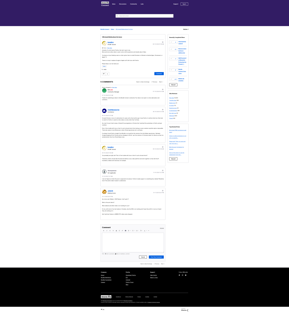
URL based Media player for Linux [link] (124, 29)
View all (173, 84)
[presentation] (103, 230)
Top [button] (103, 309)
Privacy (139, 296)
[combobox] (144, 16)
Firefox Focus (129, 282)
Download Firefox (131, 275)
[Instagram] (182, 275)
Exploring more (173, 108)
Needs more (172, 103)
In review (171, 105)
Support (175, 4)
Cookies (147, 296)
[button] (104, 73)
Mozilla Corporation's (108, 300)
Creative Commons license (154, 302)
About (102, 275)
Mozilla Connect (105, 4)
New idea (109, 48)
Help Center (153, 275)
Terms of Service (129, 296)
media (105, 69)
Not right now (172, 113)
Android (128, 280)
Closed (171, 118)
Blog (127, 284)
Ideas (113, 4)
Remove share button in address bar (182, 50)
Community (133, 4)
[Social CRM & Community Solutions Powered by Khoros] (184, 309)
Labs (142, 4)
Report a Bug (154, 277)
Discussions (122, 4)
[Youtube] (185, 275)
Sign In (184, 4)
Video (104, 66)
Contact (155, 296)
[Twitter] (179, 275)
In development (173, 110)
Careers (103, 282)
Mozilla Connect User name (182, 71)
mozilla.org (118, 296)
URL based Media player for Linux (112, 37)
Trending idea (172, 100)
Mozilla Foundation (106, 280)
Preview (162, 228)
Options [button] (185, 29)
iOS (127, 277)
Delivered (171, 115)
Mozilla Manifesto (106, 277)
